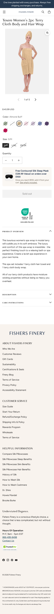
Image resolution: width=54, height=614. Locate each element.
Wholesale (7, 432)
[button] (9, 548)
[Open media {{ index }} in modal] (27, 61)
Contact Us (8, 540)
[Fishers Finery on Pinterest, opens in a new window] (12, 560)
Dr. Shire (6, 490)
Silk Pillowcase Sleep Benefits (17, 459)
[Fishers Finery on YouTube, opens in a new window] (16, 560)
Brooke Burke (9, 500)
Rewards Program (11, 427)
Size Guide (7, 406)
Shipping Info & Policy (13, 422)
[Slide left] (18, 99)
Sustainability (9, 364)
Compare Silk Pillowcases (15, 454)
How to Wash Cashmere (14, 485)
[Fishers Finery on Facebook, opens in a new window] (4, 560)
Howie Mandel (9, 495)
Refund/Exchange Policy (14, 417)
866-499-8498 (9, 537)
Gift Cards (7, 359)
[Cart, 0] (49, 12)
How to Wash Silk (11, 479)
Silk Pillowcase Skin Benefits (16, 464)
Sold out (27, 193)
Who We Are (8, 348)
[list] (27, 61)
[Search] (43, 12)
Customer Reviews (11, 354)
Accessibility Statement (14, 390)
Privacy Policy (9, 385)
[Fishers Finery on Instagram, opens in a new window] (8, 560)
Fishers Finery (15, 575)
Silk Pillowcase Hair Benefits (16, 469)
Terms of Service (10, 379)
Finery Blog (8, 374)
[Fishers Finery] (26, 12)
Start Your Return (11, 411)
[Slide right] (35, 99)
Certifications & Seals (13, 369)
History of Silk (9, 474)
